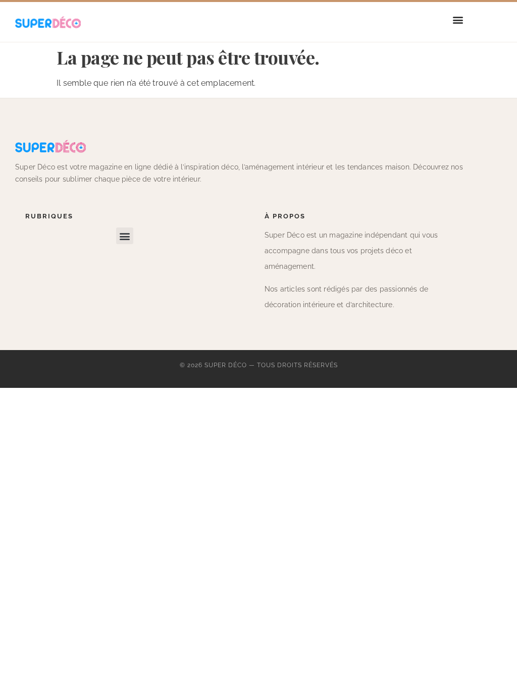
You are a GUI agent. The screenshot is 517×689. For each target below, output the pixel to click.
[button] (458, 19)
